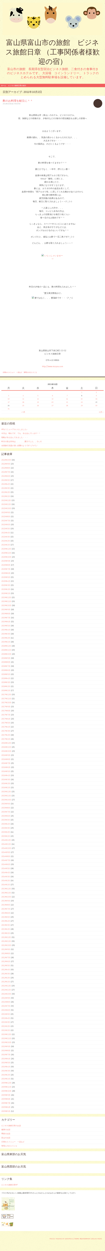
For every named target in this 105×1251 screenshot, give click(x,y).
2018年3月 (5, 682)
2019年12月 (6, 597)
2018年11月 (6, 650)
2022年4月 (5, 484)
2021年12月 (6, 500)
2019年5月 (5, 626)
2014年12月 (6, 840)
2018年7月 (5, 666)
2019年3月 (5, 634)
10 (9, 399)
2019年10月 (6, 605)
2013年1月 (5, 933)
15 (82, 399)
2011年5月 (5, 1014)
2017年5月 (5, 723)
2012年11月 (6, 941)
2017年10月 (6, 702)
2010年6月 (5, 1059)
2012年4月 (5, 969)
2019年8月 (5, 613)
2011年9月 (5, 998)
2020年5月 (5, 577)
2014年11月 (6, 844)
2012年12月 (6, 937)
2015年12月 (6, 791)
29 (82, 405)
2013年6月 (5, 913)
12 (38, 399)
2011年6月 (5, 1010)
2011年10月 (6, 994)
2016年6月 (5, 767)
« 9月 (23, 412)
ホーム (3, 85)
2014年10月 (6, 848)
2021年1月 (5, 545)
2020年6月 (5, 573)
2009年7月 (5, 1103)
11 (23, 399)
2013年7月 (5, 909)
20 (52, 402)
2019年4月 (5, 630)
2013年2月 (5, 929)
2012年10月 (6, 945)
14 (67, 399)
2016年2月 (5, 783)
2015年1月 (5, 836)
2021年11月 (6, 504)
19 (38, 402)
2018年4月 (5, 678)
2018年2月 (5, 686)
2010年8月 (5, 1050)
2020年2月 (5, 589)
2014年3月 (5, 876)
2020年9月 (5, 561)
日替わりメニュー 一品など (12, 372)
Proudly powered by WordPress (61, 1239)
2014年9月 (5, 852)
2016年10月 (6, 751)
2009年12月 (6, 1083)
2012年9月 (5, 949)
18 (23, 402)
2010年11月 (6, 1038)
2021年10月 (6, 508)
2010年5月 (5, 1062)
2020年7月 (5, 569)
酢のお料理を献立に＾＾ (18, 100)
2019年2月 (5, 638)
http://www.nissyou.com (52, 366)
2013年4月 (5, 921)
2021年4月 (5, 533)
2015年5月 (5, 820)
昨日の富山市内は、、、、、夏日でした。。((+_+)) (21, 441)
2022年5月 (5, 480)
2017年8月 (5, 711)
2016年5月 (5, 771)
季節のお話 (5, 1133)
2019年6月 (5, 621)
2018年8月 (5, 662)
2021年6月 (5, 524)
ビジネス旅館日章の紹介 (17, 85)
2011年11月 (6, 990)
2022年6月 (5, 476)
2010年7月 (5, 1054)
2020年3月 (5, 585)
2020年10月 (6, 557)
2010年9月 (5, 1046)
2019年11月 (6, 601)
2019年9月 (5, 609)
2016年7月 (5, 763)
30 (96, 405)
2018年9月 (5, 658)
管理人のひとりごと (30, 372)
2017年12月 (6, 694)
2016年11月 (6, 747)
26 (38, 405)
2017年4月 (5, 727)
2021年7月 (5, 520)
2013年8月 (5, 905)
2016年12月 (6, 743)
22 (82, 402)
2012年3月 (5, 974)
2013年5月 (5, 917)
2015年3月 (5, 828)
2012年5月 (5, 965)
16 (96, 399)
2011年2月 (5, 1026)
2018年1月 (5, 690)
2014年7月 (5, 860)
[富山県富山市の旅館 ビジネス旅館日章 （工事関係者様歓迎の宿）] (52, 19)
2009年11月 (6, 1087)
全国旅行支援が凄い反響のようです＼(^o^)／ (19, 445)
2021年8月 (5, 516)
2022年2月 (5, 492)
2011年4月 (5, 1018)
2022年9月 (5, 464)
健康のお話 (5, 1129)
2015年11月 (6, 796)
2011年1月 (5, 1030)
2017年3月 (5, 731)
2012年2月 (5, 978)
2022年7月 (5, 472)
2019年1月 (5, 642)
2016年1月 (5, 787)
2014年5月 (5, 868)
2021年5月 (5, 528)
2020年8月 (5, 565)
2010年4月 (5, 1067)
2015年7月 (5, 812)
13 (52, 399)
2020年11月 (6, 553)
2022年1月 (5, 496)
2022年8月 (5, 468)
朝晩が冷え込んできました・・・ (14, 437)
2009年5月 (5, 1111)
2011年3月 (5, 1022)
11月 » (101, 412)
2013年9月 (5, 901)
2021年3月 (5, 537)
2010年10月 (6, 1042)
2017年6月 (5, 719)
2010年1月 (5, 1079)
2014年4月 (5, 872)
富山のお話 (5, 1138)
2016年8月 (5, 759)
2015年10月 (6, 800)
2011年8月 (5, 1002)
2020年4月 (5, 581)
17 (8, 402)
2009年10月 (6, 1091)
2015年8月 (5, 808)
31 (8, 409)
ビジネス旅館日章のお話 (11, 1125)
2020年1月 (5, 593)
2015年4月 (5, 824)
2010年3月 (5, 1071)
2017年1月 (5, 739)
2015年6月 (5, 816)
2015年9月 (5, 804)
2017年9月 (5, 706)
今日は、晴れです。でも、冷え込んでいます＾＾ (20, 433)
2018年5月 (5, 674)
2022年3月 (5, 488)
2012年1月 (5, 982)
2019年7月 (5, 618)
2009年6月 (5, 1107)
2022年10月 (6, 460)
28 (67, 405)
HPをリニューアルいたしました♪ (14, 429)
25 (23, 405)
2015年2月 (5, 832)
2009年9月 (5, 1095)
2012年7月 (5, 957)
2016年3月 (5, 779)
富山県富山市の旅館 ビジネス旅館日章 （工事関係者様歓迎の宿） (52, 52)
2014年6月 (5, 864)
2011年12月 (6, 986)
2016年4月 (5, 775)
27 (52, 405)
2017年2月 (5, 735)
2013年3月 (5, 925)
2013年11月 (6, 893)
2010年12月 (6, 1034)
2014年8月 (5, 856)
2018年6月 (5, 670)
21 (67, 402)
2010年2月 (5, 1075)
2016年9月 (5, 755)
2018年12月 (6, 646)
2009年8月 (5, 1099)
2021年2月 (5, 541)
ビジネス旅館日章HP (9, 1185)
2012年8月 (5, 953)
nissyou (17, 104)
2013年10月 (6, 897)
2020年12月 (6, 549)
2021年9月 (5, 512)
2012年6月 (5, 961)
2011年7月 (5, 1006)
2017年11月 (6, 698)
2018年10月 (6, 654)
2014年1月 (5, 884)
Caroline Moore (96, 1239)
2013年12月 (6, 889)
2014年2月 (5, 880)
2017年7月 (5, 715)
